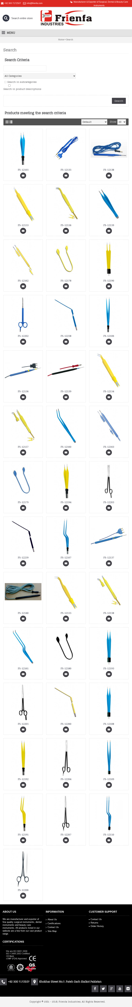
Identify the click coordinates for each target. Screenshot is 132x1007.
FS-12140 (23, 613)
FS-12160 (66, 446)
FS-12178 (66, 280)
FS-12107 (66, 557)
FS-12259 (23, 557)
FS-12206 (23, 890)
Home (61, 39)
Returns (94, 922)
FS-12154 (108, 391)
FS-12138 (108, 169)
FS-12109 (108, 779)
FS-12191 (23, 834)
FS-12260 (66, 724)
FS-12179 (23, 502)
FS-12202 (23, 336)
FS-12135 (66, 169)
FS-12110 (108, 834)
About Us (52, 919)
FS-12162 (23, 280)
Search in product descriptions (22, 89)
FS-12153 (23, 225)
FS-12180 (66, 668)
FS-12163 (108, 446)
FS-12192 (23, 779)
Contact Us (53, 927)
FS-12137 (108, 557)
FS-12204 (66, 779)
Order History (97, 926)
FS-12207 (66, 834)
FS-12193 (108, 668)
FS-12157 (23, 446)
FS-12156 (66, 225)
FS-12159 (108, 225)
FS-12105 (23, 169)
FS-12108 (108, 724)
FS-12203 (108, 502)
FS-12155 (66, 613)
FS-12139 (66, 391)
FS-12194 (66, 502)
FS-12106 (108, 336)
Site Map (52, 931)
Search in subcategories (22, 82)
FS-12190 (108, 280)
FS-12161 (23, 668)
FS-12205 (23, 724)
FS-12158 (108, 613)
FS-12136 (23, 391)
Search (69, 39)
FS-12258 (66, 336)
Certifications (54, 923)
